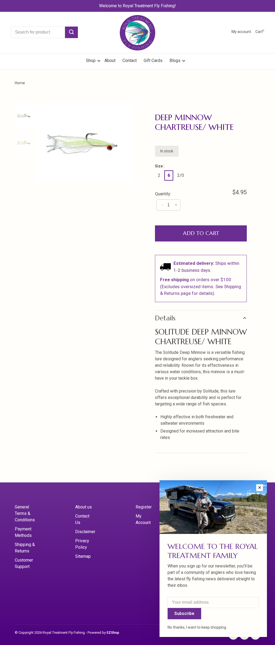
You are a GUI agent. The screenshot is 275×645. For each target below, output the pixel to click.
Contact (129, 60)
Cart (259, 32)
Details (165, 318)
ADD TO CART (201, 233)
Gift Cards (153, 60)
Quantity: (163, 193)
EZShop (113, 633)
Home (20, 83)
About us (83, 507)
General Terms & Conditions (25, 513)
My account (241, 32)
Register (144, 507)
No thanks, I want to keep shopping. (197, 627)
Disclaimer (85, 531)
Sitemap (83, 556)
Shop (91, 60)
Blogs (174, 60)
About (109, 60)
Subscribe (184, 613)
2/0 (180, 175)
